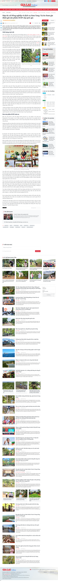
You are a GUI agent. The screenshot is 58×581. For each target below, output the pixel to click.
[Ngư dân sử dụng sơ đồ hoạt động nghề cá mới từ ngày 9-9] (8, 353)
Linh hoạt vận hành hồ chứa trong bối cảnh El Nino (8, 499)
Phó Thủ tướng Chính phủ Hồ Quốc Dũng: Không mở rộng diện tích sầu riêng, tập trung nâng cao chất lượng (28, 287)
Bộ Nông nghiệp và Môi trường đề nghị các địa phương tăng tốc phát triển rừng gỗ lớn (28, 480)
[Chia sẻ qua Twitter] (1, 25)
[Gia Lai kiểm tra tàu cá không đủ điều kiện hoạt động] (49, 275)
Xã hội (51, 9)
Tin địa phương (48, 49)
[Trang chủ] (3, 9)
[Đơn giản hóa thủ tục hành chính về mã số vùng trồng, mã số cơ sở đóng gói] (8, 473)
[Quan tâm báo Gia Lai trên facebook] (45, 1)
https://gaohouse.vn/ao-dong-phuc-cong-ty (49, 295)
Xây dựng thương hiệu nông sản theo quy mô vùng (21, 499)
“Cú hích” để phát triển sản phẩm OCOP (21, 214)
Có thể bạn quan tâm (9, 257)
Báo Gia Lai (6, 225)
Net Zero (31, 12)
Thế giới (9, 9)
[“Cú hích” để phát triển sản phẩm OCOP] (8, 217)
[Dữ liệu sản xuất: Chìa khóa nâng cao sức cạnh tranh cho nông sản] (8, 452)
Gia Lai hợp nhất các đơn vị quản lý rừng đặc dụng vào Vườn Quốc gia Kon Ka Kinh (28, 459)
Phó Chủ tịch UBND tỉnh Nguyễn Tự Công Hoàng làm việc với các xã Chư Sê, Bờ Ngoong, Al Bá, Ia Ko (49, 56)
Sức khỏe (32, 9)
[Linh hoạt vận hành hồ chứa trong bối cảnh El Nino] (8, 493)
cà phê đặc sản (17, 227)
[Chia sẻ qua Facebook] (1, 21)
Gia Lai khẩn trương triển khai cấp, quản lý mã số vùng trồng (28, 396)
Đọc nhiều (45, 20)
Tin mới (52, 20)
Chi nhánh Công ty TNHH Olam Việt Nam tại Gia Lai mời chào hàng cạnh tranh (49, 139)
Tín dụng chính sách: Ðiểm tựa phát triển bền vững (27, 504)
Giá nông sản (48, 12)
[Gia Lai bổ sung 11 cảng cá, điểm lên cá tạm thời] (49, 263)
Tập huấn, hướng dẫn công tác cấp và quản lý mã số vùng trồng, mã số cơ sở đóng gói (27, 308)
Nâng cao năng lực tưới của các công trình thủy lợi (27, 360)
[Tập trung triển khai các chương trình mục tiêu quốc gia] (8, 528)
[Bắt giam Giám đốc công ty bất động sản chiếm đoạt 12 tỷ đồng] (44, 44)
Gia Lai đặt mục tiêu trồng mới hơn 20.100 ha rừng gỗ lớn (21, 281)
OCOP (20, 12)
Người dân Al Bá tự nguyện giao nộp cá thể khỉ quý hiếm (52, 70)
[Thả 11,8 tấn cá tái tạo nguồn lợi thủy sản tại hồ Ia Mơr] (8, 410)
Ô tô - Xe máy (23, 12)
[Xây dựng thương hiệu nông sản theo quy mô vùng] (21, 493)
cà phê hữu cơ (26, 225)
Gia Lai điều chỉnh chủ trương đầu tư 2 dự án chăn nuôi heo (28, 536)
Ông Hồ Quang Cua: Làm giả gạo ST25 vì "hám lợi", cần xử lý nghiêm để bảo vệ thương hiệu (27, 438)
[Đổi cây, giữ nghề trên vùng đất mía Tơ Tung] (36, 275)
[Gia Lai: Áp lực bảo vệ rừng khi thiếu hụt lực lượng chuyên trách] (8, 560)
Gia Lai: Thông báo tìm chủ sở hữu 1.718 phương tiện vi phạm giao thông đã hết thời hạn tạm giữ (49, 131)
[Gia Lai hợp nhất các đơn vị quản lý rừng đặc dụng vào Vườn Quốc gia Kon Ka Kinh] (8, 462)
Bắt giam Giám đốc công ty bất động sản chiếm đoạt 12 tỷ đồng (51, 44)
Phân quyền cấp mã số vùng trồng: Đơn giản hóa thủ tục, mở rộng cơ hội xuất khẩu (34, 391)
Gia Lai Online (9, 569)
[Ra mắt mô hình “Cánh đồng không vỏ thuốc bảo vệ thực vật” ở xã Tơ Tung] (8, 301)
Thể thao (54, 9)
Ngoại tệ (44, 100)
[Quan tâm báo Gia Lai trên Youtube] (48, 1)
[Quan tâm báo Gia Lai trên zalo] (46, 1)
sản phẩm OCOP (5, 227)
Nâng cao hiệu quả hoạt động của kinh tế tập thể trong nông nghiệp (28, 428)
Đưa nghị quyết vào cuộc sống (20, 472)
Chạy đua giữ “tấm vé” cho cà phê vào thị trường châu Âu (8, 391)
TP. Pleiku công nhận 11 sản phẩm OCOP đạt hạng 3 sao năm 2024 (16, 222)
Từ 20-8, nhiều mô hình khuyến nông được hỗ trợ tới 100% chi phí (8, 281)
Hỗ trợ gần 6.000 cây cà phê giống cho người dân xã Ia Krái (34, 499)
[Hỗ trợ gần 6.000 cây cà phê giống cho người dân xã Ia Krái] (35, 493)
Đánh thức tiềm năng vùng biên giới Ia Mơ (25, 318)
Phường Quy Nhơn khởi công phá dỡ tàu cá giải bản (27, 339)
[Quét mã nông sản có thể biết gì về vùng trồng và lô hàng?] (44, 33)
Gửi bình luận (38, 251)
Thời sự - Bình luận (19, 9)
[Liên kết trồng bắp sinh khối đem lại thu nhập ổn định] (44, 29)
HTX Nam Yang (16, 225)
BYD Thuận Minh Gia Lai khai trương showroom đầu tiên (48, 153)
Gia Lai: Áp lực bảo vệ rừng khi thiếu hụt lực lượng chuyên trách (27, 557)
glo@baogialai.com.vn (8, 574)
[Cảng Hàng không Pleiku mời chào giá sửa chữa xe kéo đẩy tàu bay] (45, 123)
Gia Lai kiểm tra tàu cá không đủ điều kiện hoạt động (49, 281)
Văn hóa (44, 9)
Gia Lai (11, 225)
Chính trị (13, 9)
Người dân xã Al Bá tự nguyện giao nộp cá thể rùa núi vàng (48, 84)
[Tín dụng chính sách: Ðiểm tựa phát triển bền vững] (8, 507)
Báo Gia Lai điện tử (29, 5)
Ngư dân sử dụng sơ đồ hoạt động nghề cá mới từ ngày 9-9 (28, 350)
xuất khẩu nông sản (30, 227)
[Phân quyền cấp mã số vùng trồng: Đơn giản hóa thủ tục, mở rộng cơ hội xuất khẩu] (35, 385)
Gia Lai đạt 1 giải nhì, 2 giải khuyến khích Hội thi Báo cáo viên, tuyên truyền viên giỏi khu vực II (49, 77)
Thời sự (6, 9)
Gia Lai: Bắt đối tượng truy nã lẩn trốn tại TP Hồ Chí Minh (51, 39)
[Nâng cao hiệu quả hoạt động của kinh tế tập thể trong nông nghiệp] (8, 431)
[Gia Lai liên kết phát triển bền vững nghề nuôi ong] (21, 385)
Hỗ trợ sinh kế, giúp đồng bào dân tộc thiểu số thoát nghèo (52, 64)
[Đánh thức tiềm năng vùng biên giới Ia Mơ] (8, 322)
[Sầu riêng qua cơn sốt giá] (44, 24)
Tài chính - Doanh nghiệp (41, 12)
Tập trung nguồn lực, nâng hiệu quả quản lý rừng (27, 328)
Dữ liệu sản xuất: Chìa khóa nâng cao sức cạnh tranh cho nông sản (27, 449)
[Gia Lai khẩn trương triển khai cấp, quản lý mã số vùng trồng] (8, 399)
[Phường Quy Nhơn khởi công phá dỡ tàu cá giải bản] (8, 343)
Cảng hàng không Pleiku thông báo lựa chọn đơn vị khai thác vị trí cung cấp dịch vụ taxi (49, 146)
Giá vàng (28, 12)
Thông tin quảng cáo (48, 119)
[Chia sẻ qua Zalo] (1, 23)
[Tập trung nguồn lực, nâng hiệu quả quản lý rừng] (8, 332)
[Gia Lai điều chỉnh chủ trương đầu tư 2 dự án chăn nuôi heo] (8, 539)
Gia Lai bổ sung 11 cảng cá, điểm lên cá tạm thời (49, 269)
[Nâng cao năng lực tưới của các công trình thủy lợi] (8, 363)
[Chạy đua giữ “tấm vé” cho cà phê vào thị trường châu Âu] (8, 385)
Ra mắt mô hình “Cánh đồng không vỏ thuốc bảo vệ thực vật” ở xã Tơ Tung (27, 298)
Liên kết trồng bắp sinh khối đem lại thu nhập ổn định (51, 28)
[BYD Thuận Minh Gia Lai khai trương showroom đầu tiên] (45, 152)
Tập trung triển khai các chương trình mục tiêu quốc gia (27, 525)
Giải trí (48, 9)
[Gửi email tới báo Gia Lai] (50, 1)
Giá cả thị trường (53, 12)
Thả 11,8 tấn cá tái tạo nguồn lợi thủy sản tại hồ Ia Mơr (28, 406)
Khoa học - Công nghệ (38, 9)
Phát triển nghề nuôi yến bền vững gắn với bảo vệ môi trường (28, 546)
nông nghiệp (12, 227)
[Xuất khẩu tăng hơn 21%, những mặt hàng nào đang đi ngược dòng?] (8, 374)
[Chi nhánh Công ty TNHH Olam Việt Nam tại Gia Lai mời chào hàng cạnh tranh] (45, 138)
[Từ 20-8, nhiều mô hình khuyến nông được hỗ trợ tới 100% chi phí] (8, 275)
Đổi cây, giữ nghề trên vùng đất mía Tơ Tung (35, 281)
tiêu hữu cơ (23, 227)
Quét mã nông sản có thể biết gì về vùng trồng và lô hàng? (51, 34)
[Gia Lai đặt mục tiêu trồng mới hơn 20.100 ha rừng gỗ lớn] (22, 275)
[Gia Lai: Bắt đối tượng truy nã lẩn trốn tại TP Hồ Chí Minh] (44, 38)
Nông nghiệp (8, 12)
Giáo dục (28, 9)
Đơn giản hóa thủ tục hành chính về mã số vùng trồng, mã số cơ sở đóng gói (28, 470)
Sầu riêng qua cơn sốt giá (51, 23)
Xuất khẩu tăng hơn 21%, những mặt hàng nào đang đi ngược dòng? (28, 371)
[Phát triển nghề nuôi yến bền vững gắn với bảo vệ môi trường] (8, 549)
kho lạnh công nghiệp (45, 291)
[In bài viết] (1, 30)
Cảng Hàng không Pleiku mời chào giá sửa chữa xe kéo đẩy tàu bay (49, 124)
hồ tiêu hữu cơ (32, 225)
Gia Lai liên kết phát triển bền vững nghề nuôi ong (21, 391)
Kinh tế (24, 9)
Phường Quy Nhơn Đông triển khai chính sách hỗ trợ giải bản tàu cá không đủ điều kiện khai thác (27, 417)
